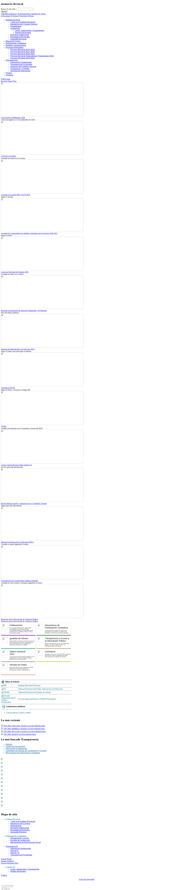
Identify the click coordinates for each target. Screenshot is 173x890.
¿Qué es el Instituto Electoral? (22, 22)
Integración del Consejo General (23, 24)
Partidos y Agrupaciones (16, 45)
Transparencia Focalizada (21, 64)
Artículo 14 (14, 853)
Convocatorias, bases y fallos (18, 713)
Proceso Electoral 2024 (9, 863)
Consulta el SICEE (8, 388)
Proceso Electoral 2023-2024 (22, 58)
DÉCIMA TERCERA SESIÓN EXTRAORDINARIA (24, 726)
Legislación (15, 28)
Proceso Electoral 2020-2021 (22, 54)
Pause (10, 81)
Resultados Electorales (20, 37)
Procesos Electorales (14, 47)
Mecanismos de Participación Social (25, 842)
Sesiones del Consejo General (23, 67)
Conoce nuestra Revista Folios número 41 (16, 465)
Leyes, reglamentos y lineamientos (29, 31)
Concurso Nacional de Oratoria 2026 (14, 272)
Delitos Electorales (23, 33)
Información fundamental (20, 849)
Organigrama (15, 26)
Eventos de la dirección (20, 840)
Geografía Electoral (18, 39)
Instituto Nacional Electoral (29, 686)
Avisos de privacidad (86, 879)
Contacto (9, 75)
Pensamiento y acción (19, 838)
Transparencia (12, 60)
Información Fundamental (21, 62)
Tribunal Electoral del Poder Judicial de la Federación (40, 689)
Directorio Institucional (19, 35)
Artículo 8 (14, 851)
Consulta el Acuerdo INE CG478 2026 (15, 195)
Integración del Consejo (20, 824)
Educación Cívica (13, 41)
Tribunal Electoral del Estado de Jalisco (34, 692)
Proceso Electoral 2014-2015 (22, 50)
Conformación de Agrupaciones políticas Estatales (19, 581)
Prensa (9, 73)
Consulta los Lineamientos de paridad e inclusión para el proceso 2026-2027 (29, 233)
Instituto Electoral (13, 20)
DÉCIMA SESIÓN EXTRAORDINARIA (20, 734)
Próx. (15, 81)
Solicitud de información (20, 71)
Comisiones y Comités (19, 69)
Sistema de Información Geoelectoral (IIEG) (17, 542)
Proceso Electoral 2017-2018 (22, 52)
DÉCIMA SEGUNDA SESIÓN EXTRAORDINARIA (25, 732)
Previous (4, 81)
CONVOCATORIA (8, 156)
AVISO (4, 426)
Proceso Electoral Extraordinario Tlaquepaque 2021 (32, 56)
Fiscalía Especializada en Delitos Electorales (37, 699)
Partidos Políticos (7, 861)
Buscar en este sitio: (8, 9)
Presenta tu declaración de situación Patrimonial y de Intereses (24, 311)
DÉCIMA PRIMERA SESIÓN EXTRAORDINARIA (24, 729)
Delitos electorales (18, 871)
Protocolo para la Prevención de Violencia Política (19, 619)
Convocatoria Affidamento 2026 (13, 118)
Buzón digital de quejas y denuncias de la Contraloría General (24, 504)
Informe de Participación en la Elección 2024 (17, 349)
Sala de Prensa (6, 859)
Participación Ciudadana (16, 43)
